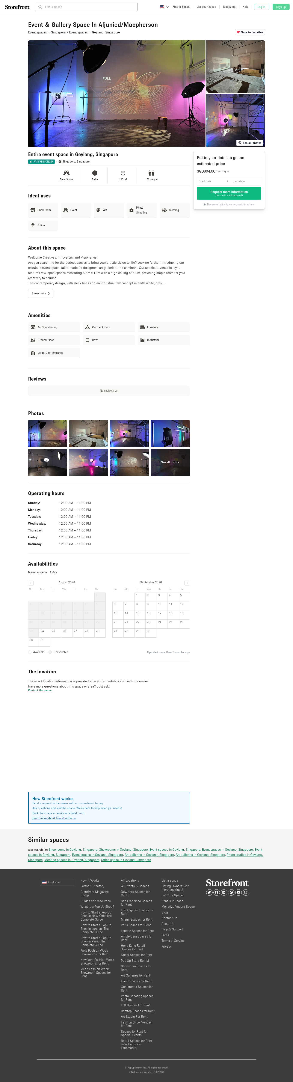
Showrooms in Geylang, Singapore (73, 849)
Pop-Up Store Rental (135, 960)
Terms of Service (173, 940)
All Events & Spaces (135, 886)
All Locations (130, 880)
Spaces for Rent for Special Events (134, 1033)
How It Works (89, 880)
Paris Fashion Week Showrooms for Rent (94, 952)
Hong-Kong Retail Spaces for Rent (133, 947)
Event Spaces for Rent (136, 981)
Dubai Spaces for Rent (136, 955)
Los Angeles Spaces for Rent (137, 912)
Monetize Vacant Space (178, 906)
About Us (168, 923)
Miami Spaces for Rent (137, 919)
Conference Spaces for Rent (137, 988)
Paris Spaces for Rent (136, 925)
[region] (109, 747)
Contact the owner (40, 690)
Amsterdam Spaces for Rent (137, 938)
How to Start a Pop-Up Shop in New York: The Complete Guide (96, 915)
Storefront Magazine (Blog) (94, 893)
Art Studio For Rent (134, 1016)
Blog (165, 912)
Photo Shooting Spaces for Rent (137, 997)
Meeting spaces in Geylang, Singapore (71, 860)
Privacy (167, 946)
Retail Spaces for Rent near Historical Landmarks (136, 1044)
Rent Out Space (172, 901)
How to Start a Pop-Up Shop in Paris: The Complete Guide (95, 941)
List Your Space (172, 895)
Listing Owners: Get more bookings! (175, 887)
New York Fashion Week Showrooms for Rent (97, 961)
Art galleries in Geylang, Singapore (149, 854)
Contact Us (169, 918)
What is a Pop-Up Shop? (97, 906)
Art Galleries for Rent (135, 975)
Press (165, 935)
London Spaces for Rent (137, 931)
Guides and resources (95, 901)
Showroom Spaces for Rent (136, 968)
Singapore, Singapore (76, 161)
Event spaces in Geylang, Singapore (175, 849)
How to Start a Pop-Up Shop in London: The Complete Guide (95, 928)
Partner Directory (92, 886)
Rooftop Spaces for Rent (138, 1011)
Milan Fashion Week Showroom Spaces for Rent (95, 972)
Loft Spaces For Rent (135, 1005)
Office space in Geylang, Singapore (126, 860)
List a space (170, 880)
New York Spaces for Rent (135, 893)
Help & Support (172, 929)
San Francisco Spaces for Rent (136, 902)
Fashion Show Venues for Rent (136, 1024)
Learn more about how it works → (54, 818)
